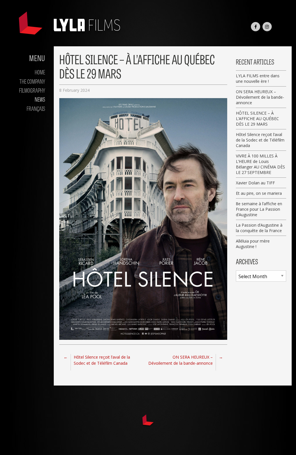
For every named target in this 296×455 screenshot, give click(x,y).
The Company (32, 81)
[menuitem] (24, 71)
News (40, 99)
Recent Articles (255, 61)
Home (40, 71)
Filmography (32, 90)
